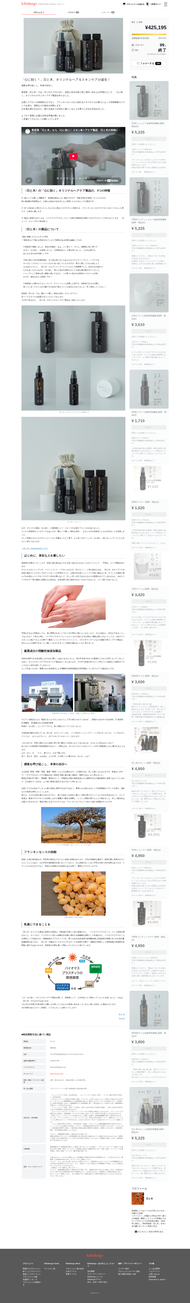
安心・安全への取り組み (97, 1282)
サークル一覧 (49, 1269)
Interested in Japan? (157, 1279)
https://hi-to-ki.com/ (56, 1074)
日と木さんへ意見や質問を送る (150, 1232)
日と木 (122, 1014)
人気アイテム (71, 1271)
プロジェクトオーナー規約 (129, 1271)
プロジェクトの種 (30, 1277)
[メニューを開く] (166, 4)
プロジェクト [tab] (38, 12)
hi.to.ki (122, 1018)
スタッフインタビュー (96, 1274)
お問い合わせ (154, 1274)
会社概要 (91, 1271)
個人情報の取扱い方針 (127, 1274)
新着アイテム (71, 1274)
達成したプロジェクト (32, 1274)
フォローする (150, 63)
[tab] (73, 12)
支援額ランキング (30, 1279)
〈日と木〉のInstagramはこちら (34, 548)
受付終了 (149, 139)
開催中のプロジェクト (32, 1269)
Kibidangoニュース (95, 1277)
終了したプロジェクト (32, 1271)
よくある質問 (154, 1269)
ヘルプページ (154, 1271)
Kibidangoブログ (94, 1279)
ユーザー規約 (123, 1269)
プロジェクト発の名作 (75, 1269)
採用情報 (152, 1277)
